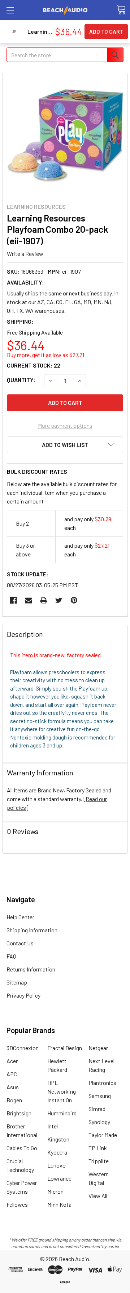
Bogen (14, 1100)
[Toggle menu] (10, 10)
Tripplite (98, 1160)
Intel (52, 1126)
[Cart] (121, 9)
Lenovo (56, 1165)
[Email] (28, 600)
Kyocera (57, 1152)
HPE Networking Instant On (61, 1091)
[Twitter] (58, 600)
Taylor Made (102, 1134)
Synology (99, 1121)
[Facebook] (13, 600)
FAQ (11, 956)
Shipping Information (31, 930)
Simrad (96, 1108)
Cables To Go (21, 1147)
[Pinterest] (74, 600)
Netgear (98, 1047)
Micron (55, 1191)
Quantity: (21, 379)
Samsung (99, 1095)
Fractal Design (64, 1047)
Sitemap (16, 982)
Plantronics (102, 1082)
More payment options (65, 425)
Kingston (58, 1139)
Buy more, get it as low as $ (45, 354)
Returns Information (30, 969)
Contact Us (20, 943)
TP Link (97, 1147)
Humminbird (62, 1113)
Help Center (20, 916)
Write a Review (25, 253)
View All (97, 1195)
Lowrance (59, 1178)
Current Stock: (33, 365)
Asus (12, 1086)
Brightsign (18, 1113)
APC (11, 1073)
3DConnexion (22, 1047)
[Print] (43, 600)
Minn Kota (59, 1204)
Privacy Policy (23, 995)
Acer (12, 1060)
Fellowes (17, 1204)
